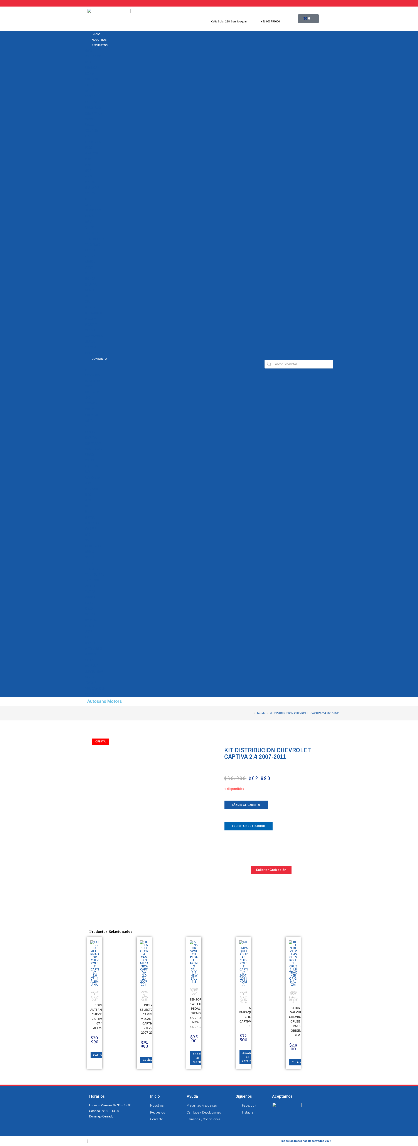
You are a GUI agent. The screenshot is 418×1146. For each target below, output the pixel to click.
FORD (89, 267)
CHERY (89, 73)
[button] (173, 364)
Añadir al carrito (246, 805)
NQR (88, 170)
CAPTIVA (91, 102)
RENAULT (91, 330)
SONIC (89, 216)
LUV (87, 136)
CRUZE (89, 125)
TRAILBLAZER (94, 239)
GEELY (89, 273)
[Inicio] (251, 713)
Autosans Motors (104, 701)
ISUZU (89, 290)
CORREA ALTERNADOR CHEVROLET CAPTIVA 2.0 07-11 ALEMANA (100, 1016)
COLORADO (93, 108)
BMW (88, 50)
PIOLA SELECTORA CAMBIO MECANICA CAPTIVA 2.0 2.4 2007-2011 (148, 1018)
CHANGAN (92, 67)
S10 (87, 199)
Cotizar (98, 1055)
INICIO (89, 369)
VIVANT (90, 250)
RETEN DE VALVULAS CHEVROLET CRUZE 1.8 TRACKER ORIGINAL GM (298, 1021)
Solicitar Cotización (248, 826)
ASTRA (89, 85)
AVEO (89, 90)
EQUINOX (91, 130)
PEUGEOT (91, 324)
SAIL (88, 204)
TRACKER (91, 233)
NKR (88, 159)
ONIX (88, 176)
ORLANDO (92, 187)
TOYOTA (90, 347)
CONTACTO (99, 358)
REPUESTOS (100, 45)
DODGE (90, 262)
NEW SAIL (91, 153)
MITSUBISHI (93, 313)
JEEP (88, 296)
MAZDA (90, 307)
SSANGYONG (94, 336)
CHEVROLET (93, 79)
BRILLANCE (93, 56)
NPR (88, 165)
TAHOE (89, 227)
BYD (88, 62)
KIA (87, 301)
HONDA (90, 279)
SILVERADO (93, 210)
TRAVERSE (92, 244)
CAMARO (91, 96)
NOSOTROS (92, 375)
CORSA (90, 119)
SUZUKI (90, 341)
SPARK (89, 221)
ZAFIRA (90, 256)
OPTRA (90, 182)
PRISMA (90, 193)
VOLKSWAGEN (95, 353)
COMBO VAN (93, 113)
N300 (88, 147)
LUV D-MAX (93, 142)
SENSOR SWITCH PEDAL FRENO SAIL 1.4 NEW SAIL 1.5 (196, 1013)
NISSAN (90, 319)
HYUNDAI (91, 284)
